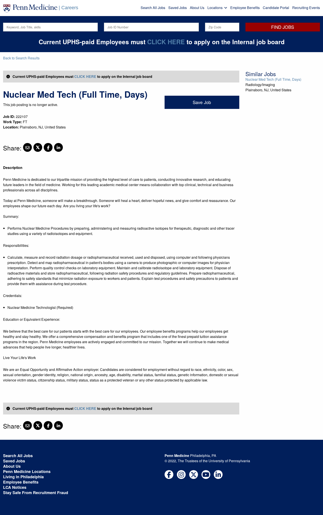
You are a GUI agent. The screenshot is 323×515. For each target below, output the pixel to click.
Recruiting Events (306, 7)
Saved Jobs (177, 7)
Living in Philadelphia (23, 477)
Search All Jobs (153, 7)
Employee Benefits (245, 7)
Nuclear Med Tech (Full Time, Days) (273, 79)
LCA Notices (14, 487)
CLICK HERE (166, 41)
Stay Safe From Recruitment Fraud (35, 492)
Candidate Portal (276, 7)
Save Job (202, 102)
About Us (197, 7)
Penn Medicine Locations (27, 471)
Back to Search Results (21, 57)
